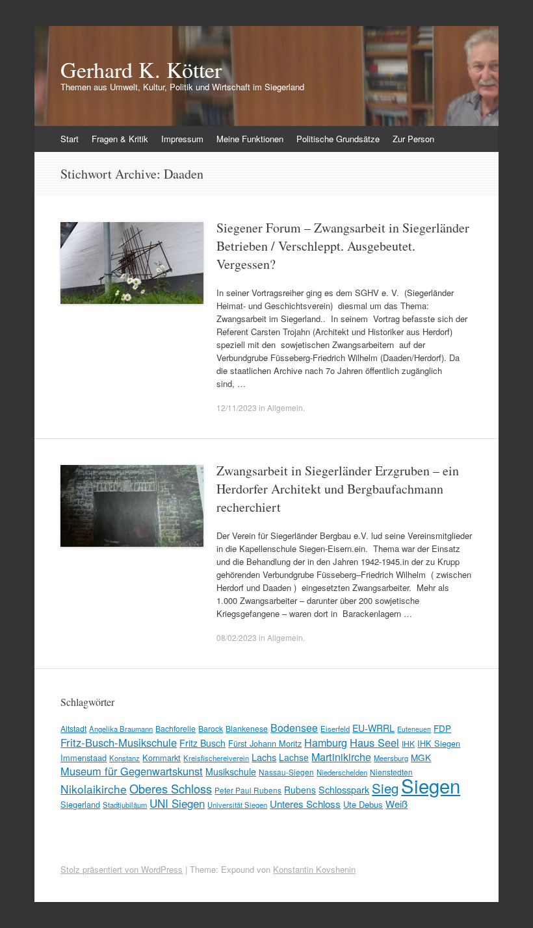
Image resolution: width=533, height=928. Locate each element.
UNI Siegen (177, 803)
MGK (421, 757)
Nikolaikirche (93, 789)
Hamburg (325, 742)
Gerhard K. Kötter (141, 69)
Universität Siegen (237, 804)
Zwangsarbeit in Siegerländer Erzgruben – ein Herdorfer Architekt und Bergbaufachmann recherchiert (337, 489)
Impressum (182, 138)
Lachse (294, 757)
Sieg (385, 787)
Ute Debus (363, 804)
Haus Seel (374, 742)
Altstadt (73, 728)
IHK (408, 743)
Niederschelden (342, 772)
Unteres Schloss (305, 803)
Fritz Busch (202, 742)
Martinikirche (341, 756)
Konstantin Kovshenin (314, 869)
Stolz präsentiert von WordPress (121, 869)
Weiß (396, 803)
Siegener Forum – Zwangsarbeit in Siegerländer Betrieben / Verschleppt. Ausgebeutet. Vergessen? (342, 246)
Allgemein (285, 407)
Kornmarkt (161, 757)
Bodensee (294, 727)
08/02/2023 (236, 637)
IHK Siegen (438, 743)
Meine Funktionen (249, 138)
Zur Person (413, 138)
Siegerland (80, 804)
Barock (210, 728)
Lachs (264, 757)
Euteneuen (414, 729)
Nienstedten (391, 771)
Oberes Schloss (170, 788)
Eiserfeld (335, 728)
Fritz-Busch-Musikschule (118, 742)
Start (69, 138)
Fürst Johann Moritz (265, 743)
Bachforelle (175, 728)
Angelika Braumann (121, 728)
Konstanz (124, 758)
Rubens (300, 789)
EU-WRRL (373, 727)
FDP (442, 727)
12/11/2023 (236, 407)
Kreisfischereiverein (216, 758)
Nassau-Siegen (286, 771)
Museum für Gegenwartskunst (131, 771)
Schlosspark (343, 789)
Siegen (430, 785)
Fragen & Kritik (120, 138)
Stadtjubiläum (125, 804)
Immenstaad (83, 757)
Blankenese (247, 728)
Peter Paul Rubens (247, 790)
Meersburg (391, 758)
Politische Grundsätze (338, 138)
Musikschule (230, 771)
